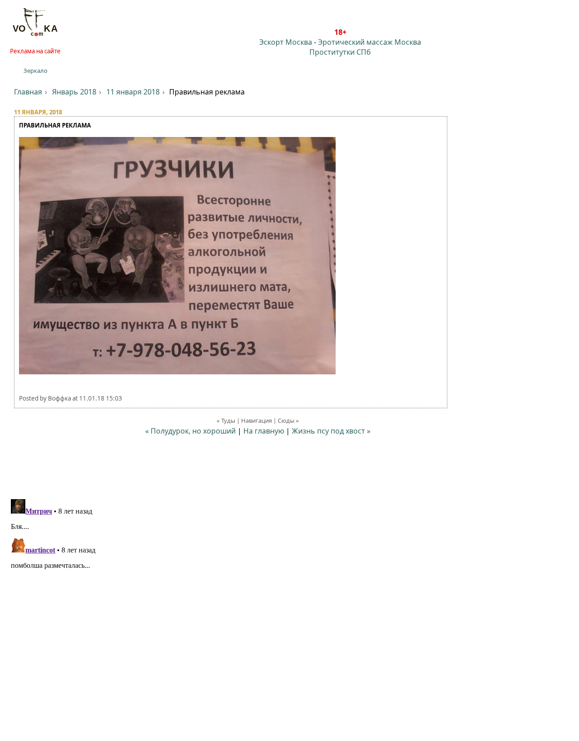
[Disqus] (289, 609)
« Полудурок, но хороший (190, 431)
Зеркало (35, 70)
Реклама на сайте (35, 51)
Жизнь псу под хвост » (331, 431)
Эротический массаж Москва (369, 42)
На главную (263, 431)
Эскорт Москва (285, 42)
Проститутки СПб (340, 52)
